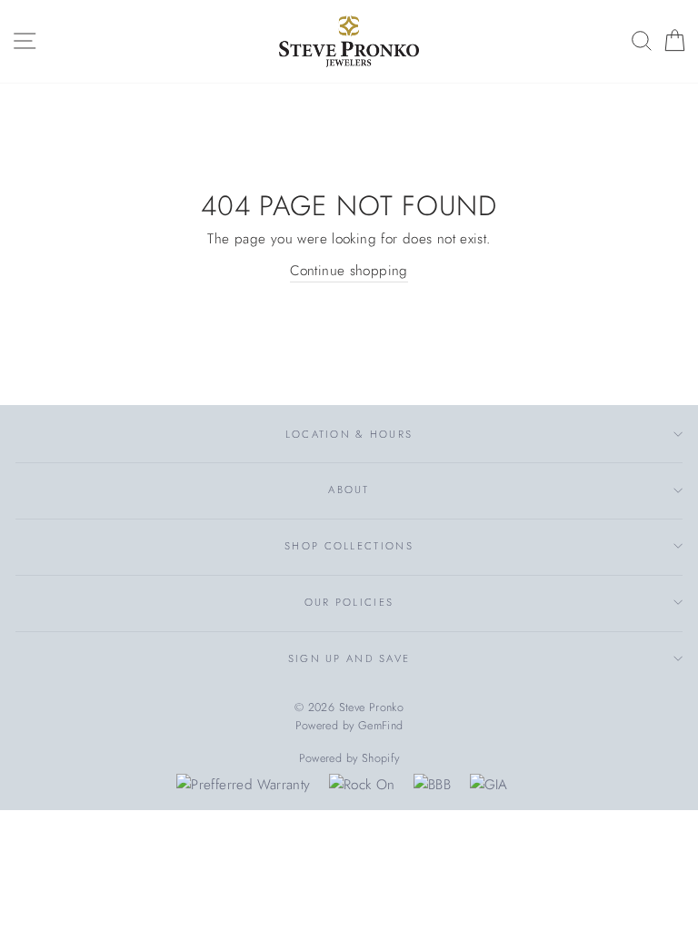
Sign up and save (349, 658)
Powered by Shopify (349, 758)
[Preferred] (243, 785)
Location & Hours (349, 434)
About (348, 489)
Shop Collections (349, 546)
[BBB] (432, 785)
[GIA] (489, 785)
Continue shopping (349, 271)
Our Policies (349, 602)
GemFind (381, 725)
